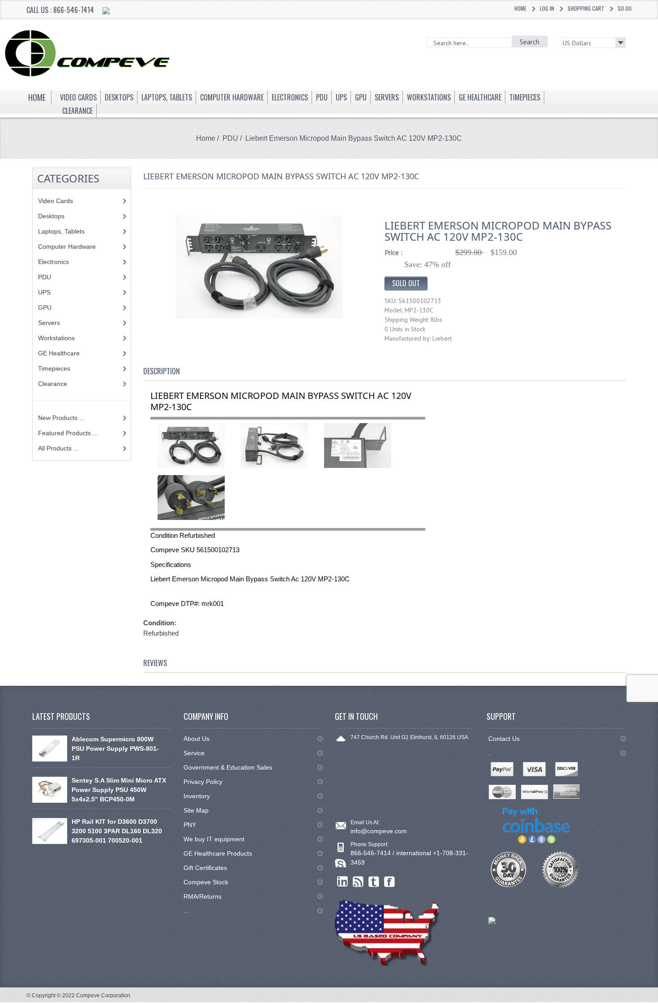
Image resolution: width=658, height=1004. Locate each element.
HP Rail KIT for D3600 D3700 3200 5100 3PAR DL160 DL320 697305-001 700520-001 (117, 831)
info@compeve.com (378, 831)
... (186, 910)
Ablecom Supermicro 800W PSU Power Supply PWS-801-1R (115, 749)
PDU (230, 138)
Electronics (53, 261)
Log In (547, 8)
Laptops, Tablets (61, 231)
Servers (49, 322)
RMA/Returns (203, 896)
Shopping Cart (586, 8)
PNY (190, 824)
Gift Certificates (205, 867)
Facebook (389, 881)
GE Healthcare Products (218, 853)
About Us (196, 738)
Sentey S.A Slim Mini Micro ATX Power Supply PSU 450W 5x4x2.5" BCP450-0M (119, 790)
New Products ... (61, 417)
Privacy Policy (203, 781)
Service (194, 753)
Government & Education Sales (228, 767)
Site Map (196, 810)
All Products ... (58, 448)
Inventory (197, 796)
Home (520, 8)
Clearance (52, 383)
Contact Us (504, 738)
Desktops (51, 216)
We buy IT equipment (214, 839)
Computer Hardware (67, 246)
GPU (44, 307)
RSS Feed (358, 881)
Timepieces (54, 368)
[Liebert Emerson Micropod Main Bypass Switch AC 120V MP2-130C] (259, 266)
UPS (44, 292)
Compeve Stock (206, 882)
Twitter (374, 881)
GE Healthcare (59, 353)
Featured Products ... (68, 433)
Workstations (56, 338)
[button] (657, 1003)
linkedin (342, 881)
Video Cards (55, 200)
